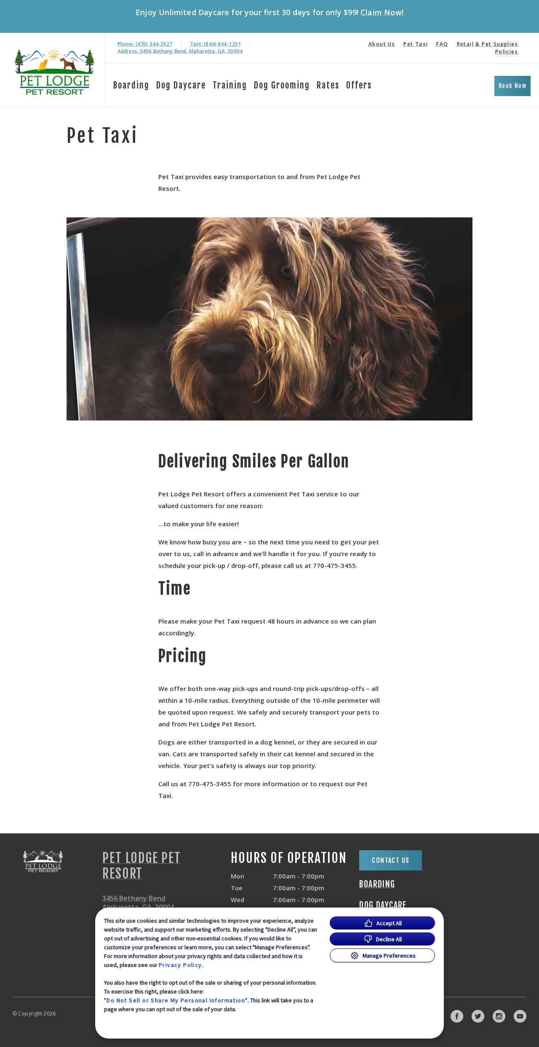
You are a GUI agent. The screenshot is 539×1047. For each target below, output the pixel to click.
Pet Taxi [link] (415, 44)
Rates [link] (328, 85)
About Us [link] (381, 44)
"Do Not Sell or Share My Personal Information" (176, 1000)
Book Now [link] (512, 85)
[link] (54, 70)
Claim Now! (381, 12)
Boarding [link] (377, 884)
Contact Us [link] (390, 860)
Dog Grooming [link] (282, 85)
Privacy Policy (180, 965)
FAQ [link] (442, 44)
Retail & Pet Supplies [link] (487, 44)
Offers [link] (359, 85)
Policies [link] (506, 51)
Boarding (131, 85)
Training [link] (230, 85)
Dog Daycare (181, 85)
